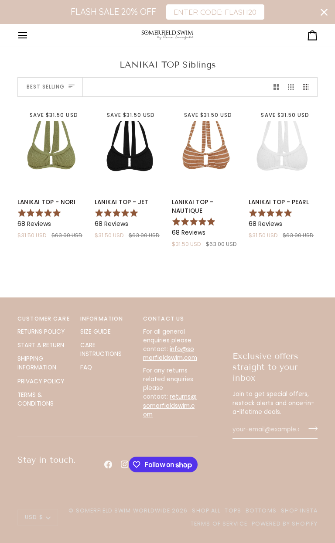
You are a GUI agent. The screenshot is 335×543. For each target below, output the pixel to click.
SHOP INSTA (299, 510)
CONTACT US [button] (163, 318)
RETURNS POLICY (41, 332)
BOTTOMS (261, 510)
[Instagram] (125, 464)
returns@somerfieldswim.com (170, 406)
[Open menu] (30, 35)
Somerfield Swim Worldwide (123, 510)
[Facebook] (108, 464)
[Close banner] (324, 12)
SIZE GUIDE (95, 332)
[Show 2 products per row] (276, 87)
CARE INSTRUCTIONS (101, 349)
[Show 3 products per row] (291, 87)
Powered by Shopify (285, 523)
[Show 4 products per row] (308, 87)
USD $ (34, 517)
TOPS (233, 510)
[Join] (310, 428)
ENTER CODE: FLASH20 (215, 12)
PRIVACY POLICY (40, 381)
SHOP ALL (206, 510)
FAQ (86, 367)
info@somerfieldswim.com (170, 353)
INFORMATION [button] (101, 318)
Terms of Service (219, 523)
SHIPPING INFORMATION (36, 363)
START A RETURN (40, 345)
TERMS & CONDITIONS (35, 399)
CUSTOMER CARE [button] (43, 318)
